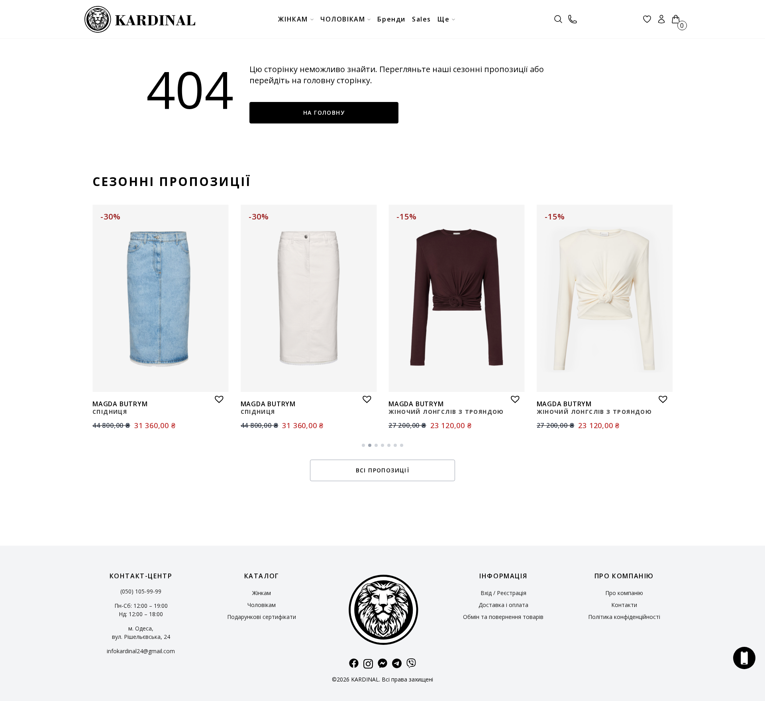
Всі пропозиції (383, 470)
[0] (676, 19)
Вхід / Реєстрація (503, 593)
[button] (217, 397)
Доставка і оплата (503, 605)
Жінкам (261, 593)
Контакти (624, 605)
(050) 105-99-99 (140, 591)
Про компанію (624, 593)
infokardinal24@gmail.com (141, 651)
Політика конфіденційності (624, 617)
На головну (324, 112)
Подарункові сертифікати (261, 617)
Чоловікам (261, 605)
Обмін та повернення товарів (503, 617)
